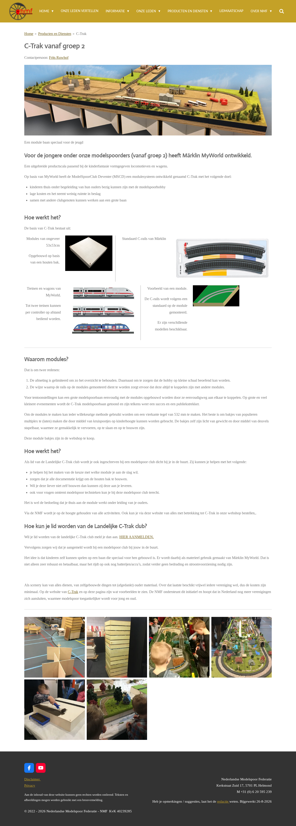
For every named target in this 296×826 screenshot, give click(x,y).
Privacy (29, 785)
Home (28, 34)
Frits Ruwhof (58, 58)
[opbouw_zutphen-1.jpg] (54, 647)
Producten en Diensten (54, 34)
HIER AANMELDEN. (136, 537)
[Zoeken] (282, 11)
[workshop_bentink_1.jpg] (54, 709)
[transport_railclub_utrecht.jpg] (117, 647)
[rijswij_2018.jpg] (179, 647)
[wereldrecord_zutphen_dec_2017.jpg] (241, 647)
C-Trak (81, 34)
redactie (223, 801)
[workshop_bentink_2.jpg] (117, 709)
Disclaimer (32, 779)
